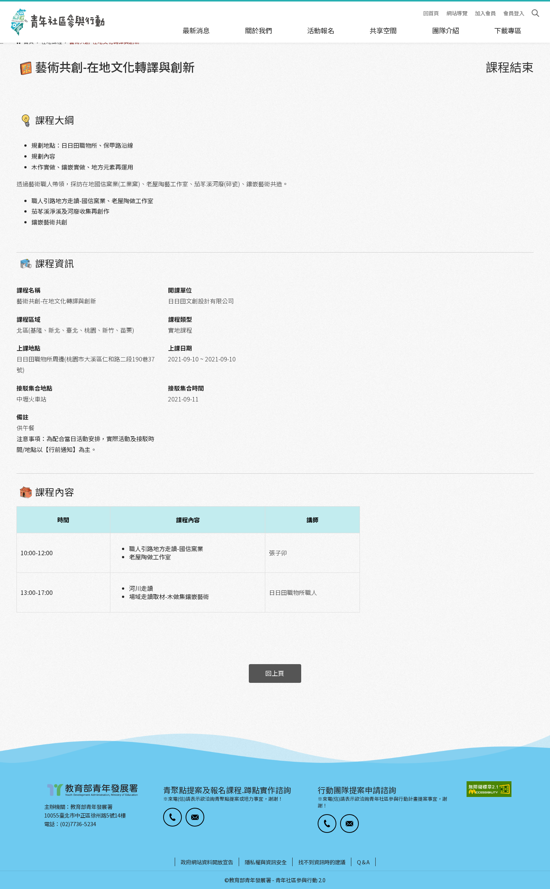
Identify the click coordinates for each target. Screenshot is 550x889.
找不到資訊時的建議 (321, 862)
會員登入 (513, 13)
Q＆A (363, 862)
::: (2, 4)
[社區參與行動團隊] (57, 22)
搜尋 (535, 13)
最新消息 (196, 30)
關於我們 (258, 30)
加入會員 (485, 13)
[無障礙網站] (489, 789)
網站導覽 (456, 13)
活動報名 (320, 30)
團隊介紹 (445, 30)
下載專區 (507, 30)
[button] (172, 817)
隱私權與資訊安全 (266, 862)
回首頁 (431, 13)
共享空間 (383, 30)
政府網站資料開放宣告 (207, 862)
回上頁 (274, 673)
